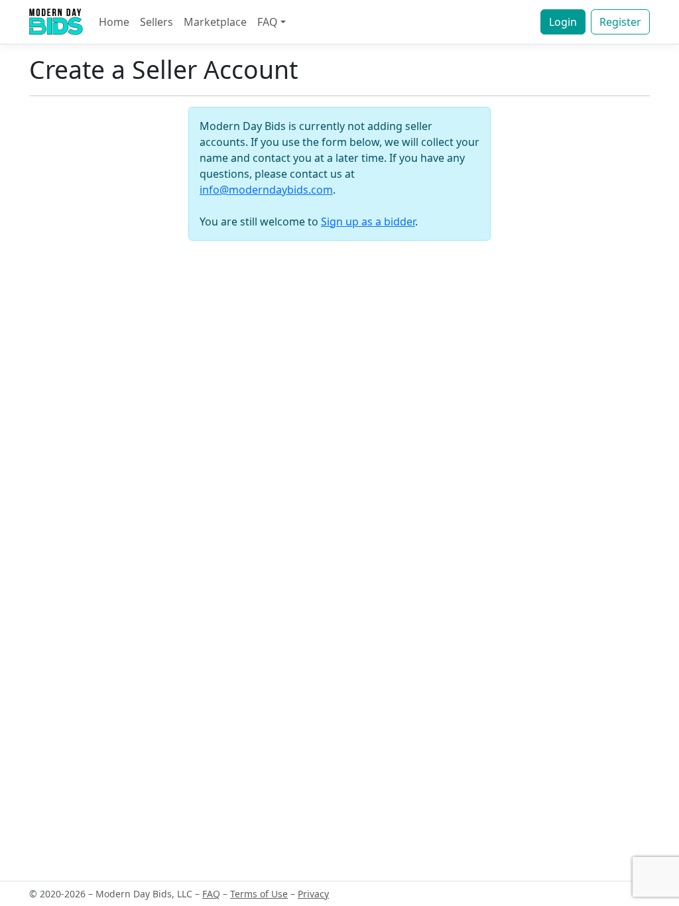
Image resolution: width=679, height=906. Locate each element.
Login (563, 22)
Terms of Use (259, 893)
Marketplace (215, 22)
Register (620, 22)
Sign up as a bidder (368, 221)
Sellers (156, 22)
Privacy (313, 893)
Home (114, 22)
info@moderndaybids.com (266, 189)
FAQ (211, 893)
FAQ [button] (267, 22)
